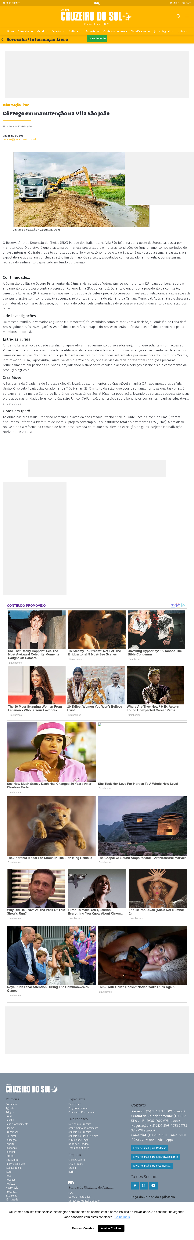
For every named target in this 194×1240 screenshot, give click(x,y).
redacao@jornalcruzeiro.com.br (20, 139)
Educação (11, 1140)
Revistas (10, 1183)
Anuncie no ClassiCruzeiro (83, 1136)
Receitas (11, 1179)
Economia (11, 1148)
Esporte (90, 31)
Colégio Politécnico (79, 1196)
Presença (11, 1191)
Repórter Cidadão (78, 1144)
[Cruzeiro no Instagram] (144, 1186)
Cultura (73, 31)
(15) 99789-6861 (145, 1140)
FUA (71, 1182)
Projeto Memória (78, 1108)
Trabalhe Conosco (78, 1148)
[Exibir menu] (187, 16)
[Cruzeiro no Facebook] (135, 1186)
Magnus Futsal (14, 1167)
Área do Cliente (11, 3)
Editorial (10, 1152)
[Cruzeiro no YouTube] (153, 1186)
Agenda (10, 1108)
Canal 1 (10, 1120)
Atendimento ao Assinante (83, 1128)
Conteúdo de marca (115, 31)
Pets (8, 1175)
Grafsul (72, 1167)
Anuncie (174, 3)
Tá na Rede (12, 1199)
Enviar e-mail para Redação (149, 1148)
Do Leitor (11, 1136)
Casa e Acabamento (17, 1124)
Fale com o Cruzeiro (79, 1124)
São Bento (11, 1195)
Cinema (10, 1128)
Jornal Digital (162, 31)
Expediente (74, 1104)
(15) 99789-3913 (156, 1111)
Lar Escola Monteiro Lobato (84, 1200)
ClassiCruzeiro (76, 1160)
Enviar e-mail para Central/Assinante (155, 1156)
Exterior (10, 1156)
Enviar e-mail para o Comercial (152, 1165)
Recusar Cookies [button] (83, 1228)
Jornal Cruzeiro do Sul (97, 15)
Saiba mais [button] (122, 1217)
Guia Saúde (12, 1160)
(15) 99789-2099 (151, 1121)
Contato (186, 3)
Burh (71, 1171)
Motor (9, 1171)
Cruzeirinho (12, 1132)
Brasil (9, 1116)
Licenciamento (97, 38)
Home (10, 31)
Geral (40, 31)
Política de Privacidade (81, 1112)
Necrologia (12, 1187)
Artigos (10, 1112)
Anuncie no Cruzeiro (79, 1132)
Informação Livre (15, 1163)
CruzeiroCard (75, 1163)
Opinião (56, 31)
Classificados (138, 31)
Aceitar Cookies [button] (111, 1228)
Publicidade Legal (78, 1140)
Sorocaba (23, 31)
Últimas (182, 31)
